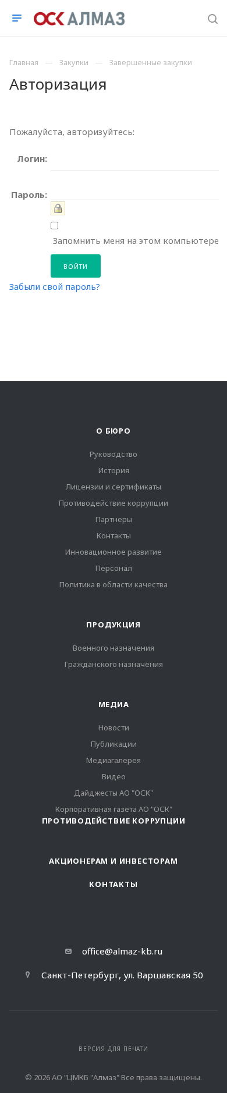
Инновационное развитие (113, 551)
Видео (114, 776)
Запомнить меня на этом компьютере (135, 240)
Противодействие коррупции (113, 503)
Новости (113, 727)
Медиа (113, 704)
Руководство (113, 454)
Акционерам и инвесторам (113, 861)
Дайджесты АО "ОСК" (113, 792)
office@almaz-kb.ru (122, 951)
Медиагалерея (113, 760)
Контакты (114, 535)
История (113, 470)
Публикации (114, 744)
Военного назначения (113, 648)
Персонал (113, 568)
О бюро (113, 430)
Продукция (113, 624)
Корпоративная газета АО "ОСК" (113, 809)
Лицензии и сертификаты (113, 486)
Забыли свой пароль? (54, 286)
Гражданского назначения (114, 664)
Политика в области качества (113, 584)
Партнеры (113, 519)
